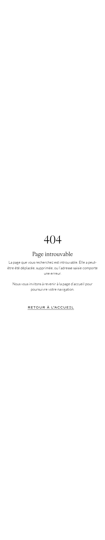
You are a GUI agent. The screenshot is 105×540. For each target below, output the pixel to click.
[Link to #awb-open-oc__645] (93, 10)
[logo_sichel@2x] (52, 9)
